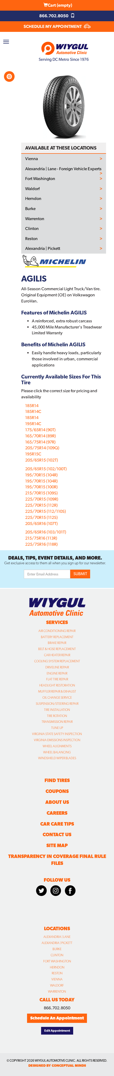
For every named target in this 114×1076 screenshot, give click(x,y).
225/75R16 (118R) (41, 544)
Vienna (31, 158)
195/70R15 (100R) (41, 486)
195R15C (33, 453)
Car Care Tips (57, 824)
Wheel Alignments (57, 746)
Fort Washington (40, 178)
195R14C (33, 423)
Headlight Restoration (57, 685)
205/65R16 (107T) (41, 523)
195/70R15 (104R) (41, 474)
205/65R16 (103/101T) (45, 532)
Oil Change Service (57, 697)
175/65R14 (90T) (40, 429)
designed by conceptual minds (57, 1066)
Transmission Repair (57, 722)
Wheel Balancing (57, 752)
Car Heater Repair (57, 655)
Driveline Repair (57, 667)
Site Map (57, 845)
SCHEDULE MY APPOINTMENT (53, 26)
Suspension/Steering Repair (57, 704)
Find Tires (57, 780)
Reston (31, 238)
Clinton (32, 228)
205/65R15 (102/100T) (46, 468)
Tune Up (57, 728)
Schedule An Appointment (57, 1018)
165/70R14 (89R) (40, 435)
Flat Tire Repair (57, 679)
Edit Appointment (57, 1030)
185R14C (33, 411)
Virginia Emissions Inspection (57, 740)
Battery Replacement (57, 637)
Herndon (33, 198)
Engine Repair (57, 673)
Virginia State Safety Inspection (57, 734)
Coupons (57, 791)
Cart (60, 5)
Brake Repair (57, 643)
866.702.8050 (54, 15)
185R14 (31, 405)
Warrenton (34, 218)
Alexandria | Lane (57, 937)
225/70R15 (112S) (41, 517)
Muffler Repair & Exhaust (57, 691)
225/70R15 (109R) (41, 499)
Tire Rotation (57, 716)
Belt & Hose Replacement (57, 649)
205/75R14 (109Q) (42, 447)
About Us (57, 802)
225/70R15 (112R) (41, 505)
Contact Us (57, 834)
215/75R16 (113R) (41, 538)
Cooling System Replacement (57, 661)
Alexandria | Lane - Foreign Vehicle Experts (63, 168)
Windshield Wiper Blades (57, 758)
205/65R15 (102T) (41, 460)
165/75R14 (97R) (40, 442)
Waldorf (32, 188)
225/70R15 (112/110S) (45, 511)
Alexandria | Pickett (42, 248)
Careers (57, 813)
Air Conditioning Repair (57, 631)
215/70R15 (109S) (41, 493)
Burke (30, 208)
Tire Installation (57, 710)
